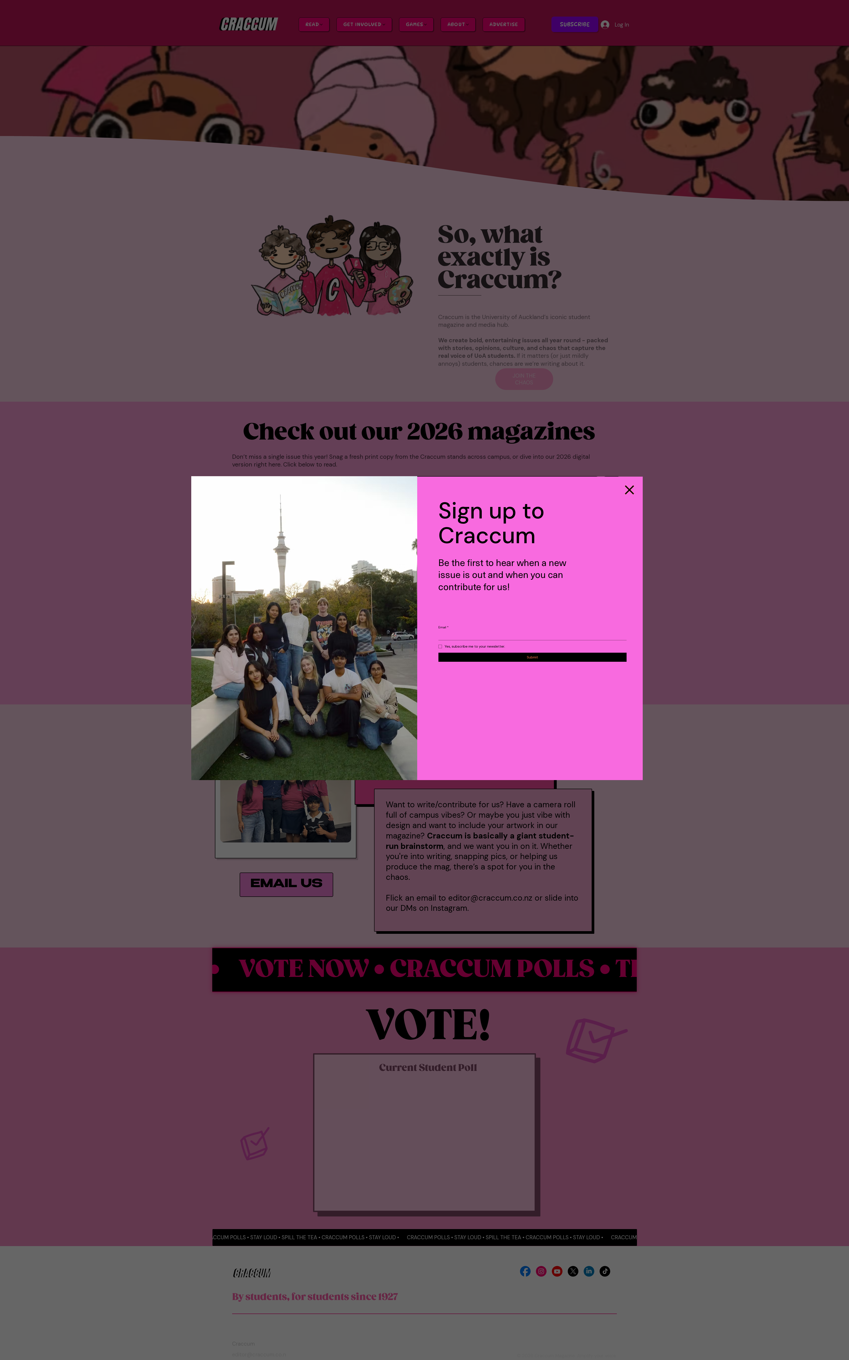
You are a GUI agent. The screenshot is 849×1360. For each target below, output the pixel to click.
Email (443, 627)
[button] (629, 490)
